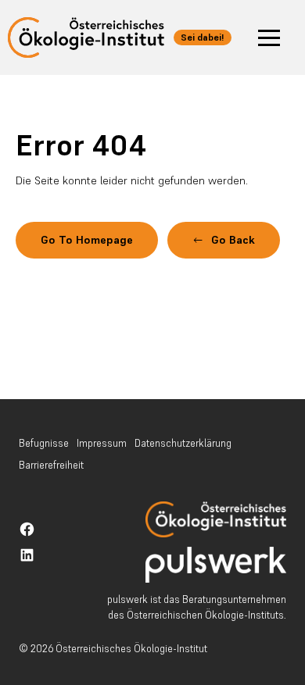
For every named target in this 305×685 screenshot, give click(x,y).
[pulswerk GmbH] (215, 565)
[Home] (215, 519)
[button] (269, 37)
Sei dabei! (202, 37)
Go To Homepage (87, 240)
